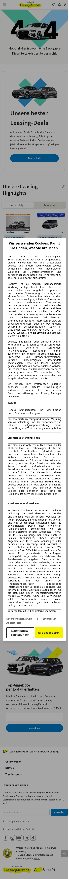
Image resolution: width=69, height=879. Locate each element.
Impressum (49, 618)
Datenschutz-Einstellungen (20, 633)
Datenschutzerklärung (19, 618)
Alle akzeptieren (49, 632)
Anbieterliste (13, 622)
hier (28, 335)
